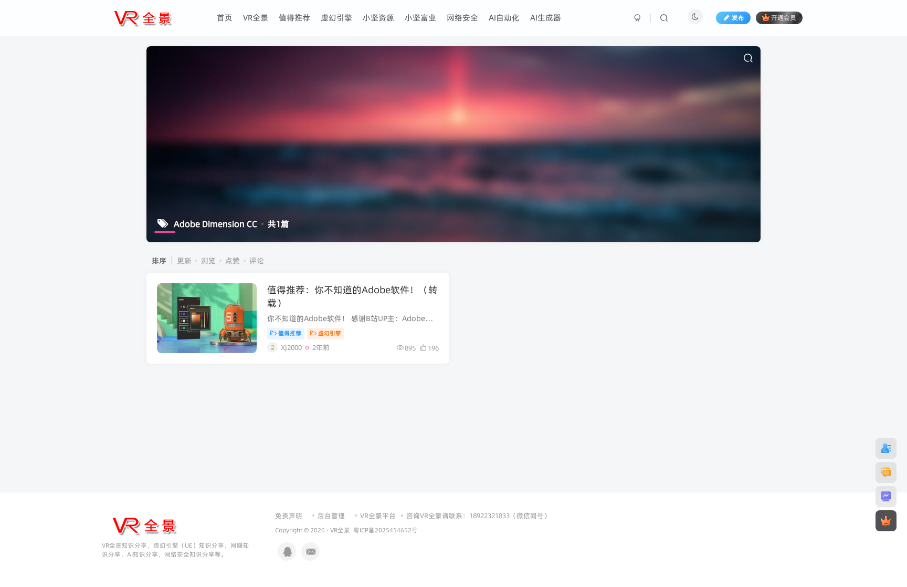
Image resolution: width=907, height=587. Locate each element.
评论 (256, 260)
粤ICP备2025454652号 (385, 530)
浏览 (208, 260)
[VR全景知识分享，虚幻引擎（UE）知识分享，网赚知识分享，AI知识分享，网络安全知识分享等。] (144, 525)
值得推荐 (289, 333)
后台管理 (331, 515)
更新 (184, 260)
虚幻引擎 (329, 333)
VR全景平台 (378, 515)
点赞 (232, 260)
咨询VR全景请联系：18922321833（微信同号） (478, 515)
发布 (738, 17)
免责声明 (288, 515)
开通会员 (783, 17)
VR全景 (340, 530)
